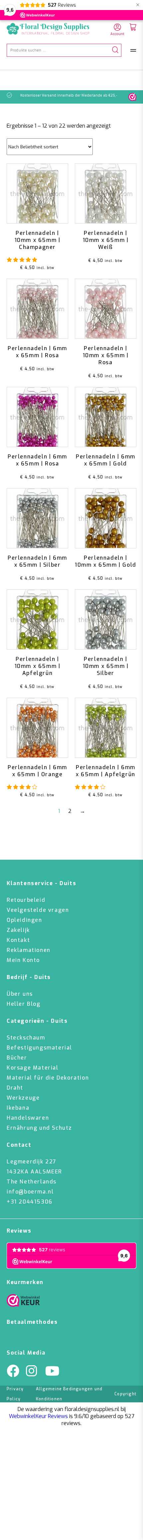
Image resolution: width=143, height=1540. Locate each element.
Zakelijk (18, 930)
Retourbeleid (26, 899)
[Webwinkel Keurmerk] (23, 1302)
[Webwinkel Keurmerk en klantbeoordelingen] (132, 97)
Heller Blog (24, 1003)
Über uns (20, 993)
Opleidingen (24, 920)
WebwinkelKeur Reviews (38, 1416)
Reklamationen (29, 950)
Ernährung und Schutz (39, 1127)
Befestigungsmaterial (39, 1047)
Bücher (17, 1057)
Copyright (125, 1394)
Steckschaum (26, 1037)
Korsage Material (33, 1067)
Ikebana (18, 1107)
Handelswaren (28, 1117)
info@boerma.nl (30, 1191)
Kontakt (18, 940)
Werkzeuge (23, 1097)
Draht (15, 1087)
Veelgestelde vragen (38, 910)
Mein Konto (23, 960)
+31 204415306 (30, 1201)
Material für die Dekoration (48, 1077)
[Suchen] (115, 50)
